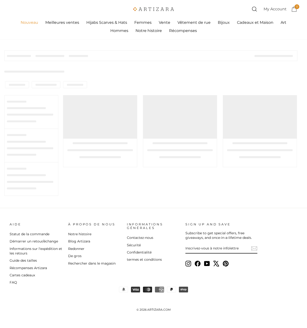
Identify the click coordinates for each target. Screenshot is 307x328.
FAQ (13, 282)
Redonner (76, 249)
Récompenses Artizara (28, 268)
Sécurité (134, 245)
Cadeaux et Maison (255, 22)
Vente (164, 22)
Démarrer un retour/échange (34, 241)
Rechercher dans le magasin (92, 263)
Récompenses (183, 30)
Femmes (143, 22)
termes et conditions (144, 259)
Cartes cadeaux (22, 275)
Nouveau (29, 22)
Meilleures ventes (62, 22)
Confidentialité (139, 252)
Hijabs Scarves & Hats (106, 22)
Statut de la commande (29, 234)
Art (283, 22)
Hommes (119, 30)
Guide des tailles (23, 260)
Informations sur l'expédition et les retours (36, 251)
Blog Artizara (79, 241)
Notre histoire (149, 30)
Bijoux (224, 22)
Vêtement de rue (194, 22)
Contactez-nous (140, 238)
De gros (75, 256)
